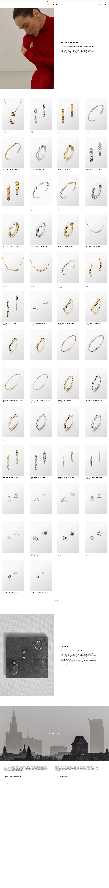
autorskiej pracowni (35, 780)
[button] (95, 4)
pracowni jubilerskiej (36, 767)
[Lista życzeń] (102, 5)
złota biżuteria (57, 770)
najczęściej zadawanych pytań (17, 770)
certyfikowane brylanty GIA (68, 661)
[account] (99, 5)
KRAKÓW (59, 733)
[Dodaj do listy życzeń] (50, 100)
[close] (96, 1)
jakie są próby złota (81, 769)
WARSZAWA (51, 733)
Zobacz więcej (54, 600)
